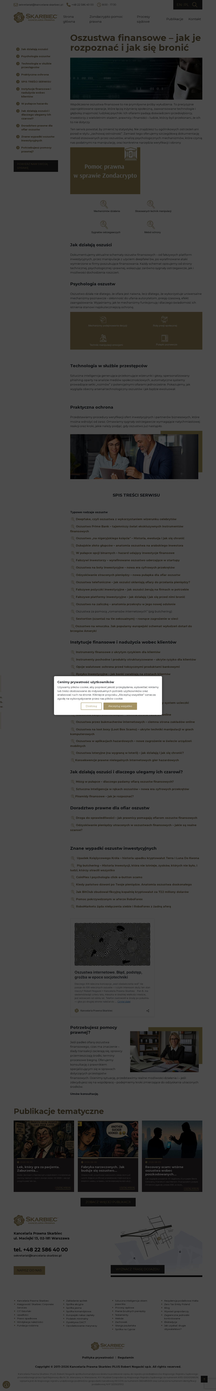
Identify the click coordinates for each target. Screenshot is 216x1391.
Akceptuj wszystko (120, 706)
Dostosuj (91, 706)
